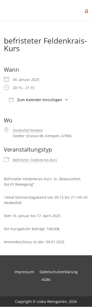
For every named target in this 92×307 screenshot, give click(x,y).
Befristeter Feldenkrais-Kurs (35, 159)
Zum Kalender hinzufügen (39, 99)
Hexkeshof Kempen (28, 130)
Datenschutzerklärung (59, 272)
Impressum (24, 272)
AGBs (46, 280)
